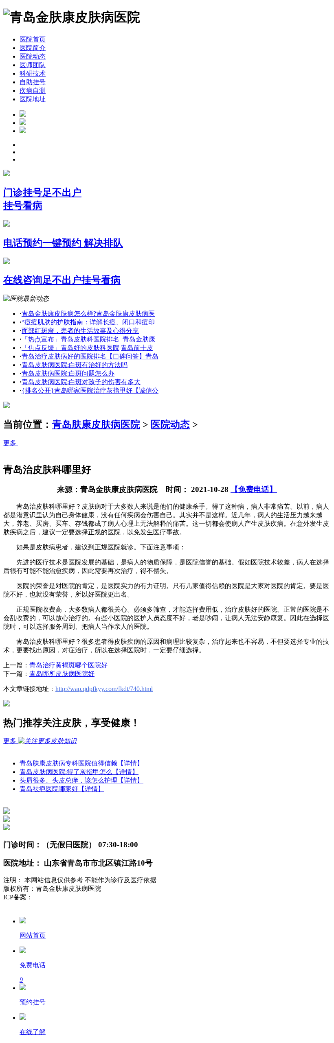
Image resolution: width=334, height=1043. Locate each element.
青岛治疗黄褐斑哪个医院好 (68, 665)
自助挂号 (33, 82)
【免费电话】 (254, 489)
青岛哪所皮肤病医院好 (61, 673)
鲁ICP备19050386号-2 (63, 897)
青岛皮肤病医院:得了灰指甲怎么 (79, 771)
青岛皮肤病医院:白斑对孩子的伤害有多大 (81, 381)
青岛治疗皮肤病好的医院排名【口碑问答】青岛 (90, 356)
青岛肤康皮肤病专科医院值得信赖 (81, 763)
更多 (10, 443)
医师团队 (33, 64)
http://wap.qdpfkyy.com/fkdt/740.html (104, 688)
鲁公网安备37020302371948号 (45, 905)
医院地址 (33, 99)
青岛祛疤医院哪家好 (62, 788)
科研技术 (33, 73)
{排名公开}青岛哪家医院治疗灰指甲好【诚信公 (90, 390)
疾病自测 (33, 90)
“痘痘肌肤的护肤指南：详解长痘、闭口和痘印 (88, 322)
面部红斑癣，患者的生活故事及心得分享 (80, 330)
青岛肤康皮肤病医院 (96, 424)
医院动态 (33, 56)
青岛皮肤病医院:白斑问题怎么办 (68, 373)
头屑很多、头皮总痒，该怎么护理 (81, 780)
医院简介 (33, 47)
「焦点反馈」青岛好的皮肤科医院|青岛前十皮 (87, 347)
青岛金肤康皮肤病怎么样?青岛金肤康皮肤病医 (88, 313)
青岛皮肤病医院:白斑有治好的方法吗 (74, 364)
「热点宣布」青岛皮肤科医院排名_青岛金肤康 (88, 339)
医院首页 (33, 39)
